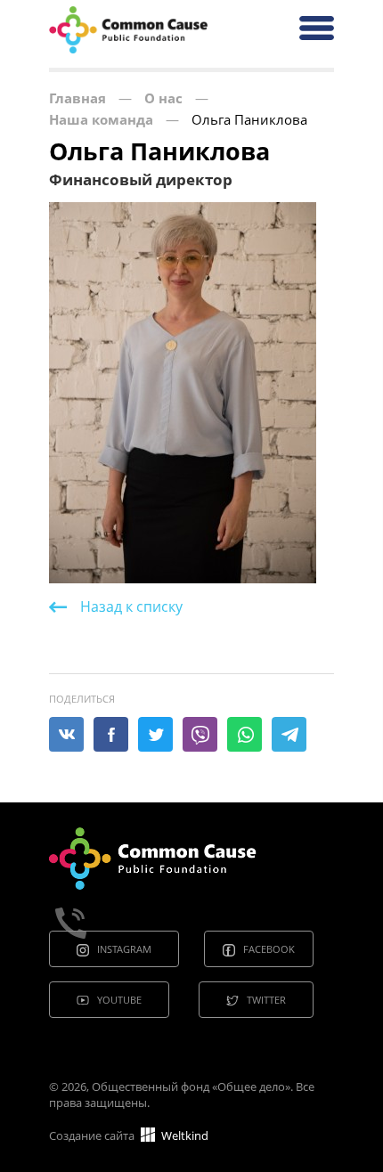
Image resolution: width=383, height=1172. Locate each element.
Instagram (124, 949)
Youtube (119, 999)
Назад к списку (131, 606)
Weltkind (183, 1135)
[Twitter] (156, 735)
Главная (77, 98)
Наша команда (101, 119)
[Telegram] (289, 735)
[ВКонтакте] (67, 735)
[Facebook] (111, 735)
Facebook (269, 949)
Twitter (266, 999)
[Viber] (200, 735)
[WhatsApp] (245, 735)
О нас (163, 98)
